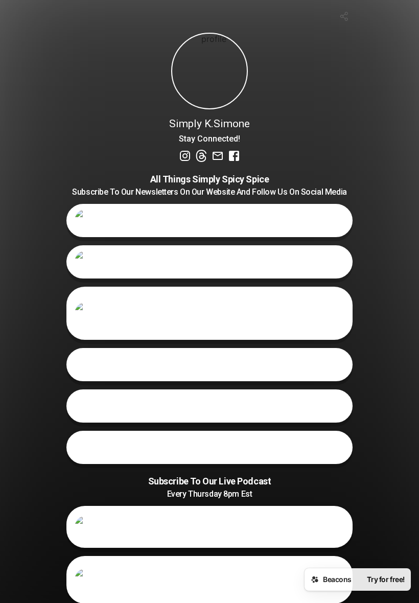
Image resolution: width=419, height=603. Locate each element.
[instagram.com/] (185, 157)
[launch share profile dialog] (344, 16)
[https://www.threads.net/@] (201, 157)
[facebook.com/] (234, 157)
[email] (218, 157)
